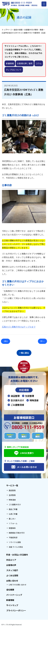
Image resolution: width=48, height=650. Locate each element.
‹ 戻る (5, 341)
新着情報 (10, 63)
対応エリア (11, 559)
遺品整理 (12, 490)
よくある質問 (12, 575)
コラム (39, 63)
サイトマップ (12, 605)
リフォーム (13, 523)
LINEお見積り (27, 453)
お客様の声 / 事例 (24, 63)
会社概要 (10, 589)
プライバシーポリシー (16, 610)
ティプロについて (14, 69)
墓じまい (12, 518)
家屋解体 (12, 528)
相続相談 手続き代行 (17, 533)
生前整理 (12, 495)
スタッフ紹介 (12, 570)
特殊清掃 (12, 500)
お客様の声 (11, 565)
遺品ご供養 (13, 509)
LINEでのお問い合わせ (17, 584)
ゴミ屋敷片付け (15, 504)
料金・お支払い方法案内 (17, 554)
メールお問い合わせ (27, 467)
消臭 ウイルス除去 (16, 547)
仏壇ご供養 (13, 514)
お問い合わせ (12, 580)
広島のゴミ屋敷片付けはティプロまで (18, 326)
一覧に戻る (24, 352)
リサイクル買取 (15, 542)
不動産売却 (13, 537)
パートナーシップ (14, 594)
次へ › (42, 341)
